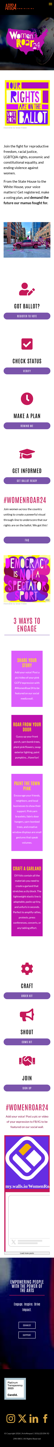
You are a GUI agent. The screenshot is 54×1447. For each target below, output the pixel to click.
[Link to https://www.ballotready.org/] (27, 453)
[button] (6, 240)
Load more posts (27, 1253)
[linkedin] (34, 1418)
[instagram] (10, 1418)
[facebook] (45, 1418)
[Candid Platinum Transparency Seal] (15, 1379)
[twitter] (22, 1418)
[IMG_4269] (27, 240)
